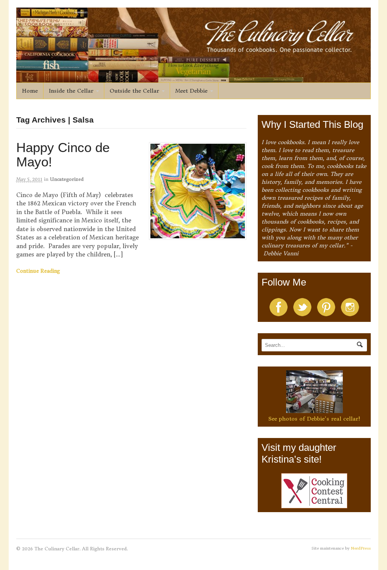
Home (30, 90)
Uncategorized (67, 179)
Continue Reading (38, 271)
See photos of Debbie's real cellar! (314, 418)
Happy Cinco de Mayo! (63, 154)
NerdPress (361, 548)
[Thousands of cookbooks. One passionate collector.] (193, 78)
